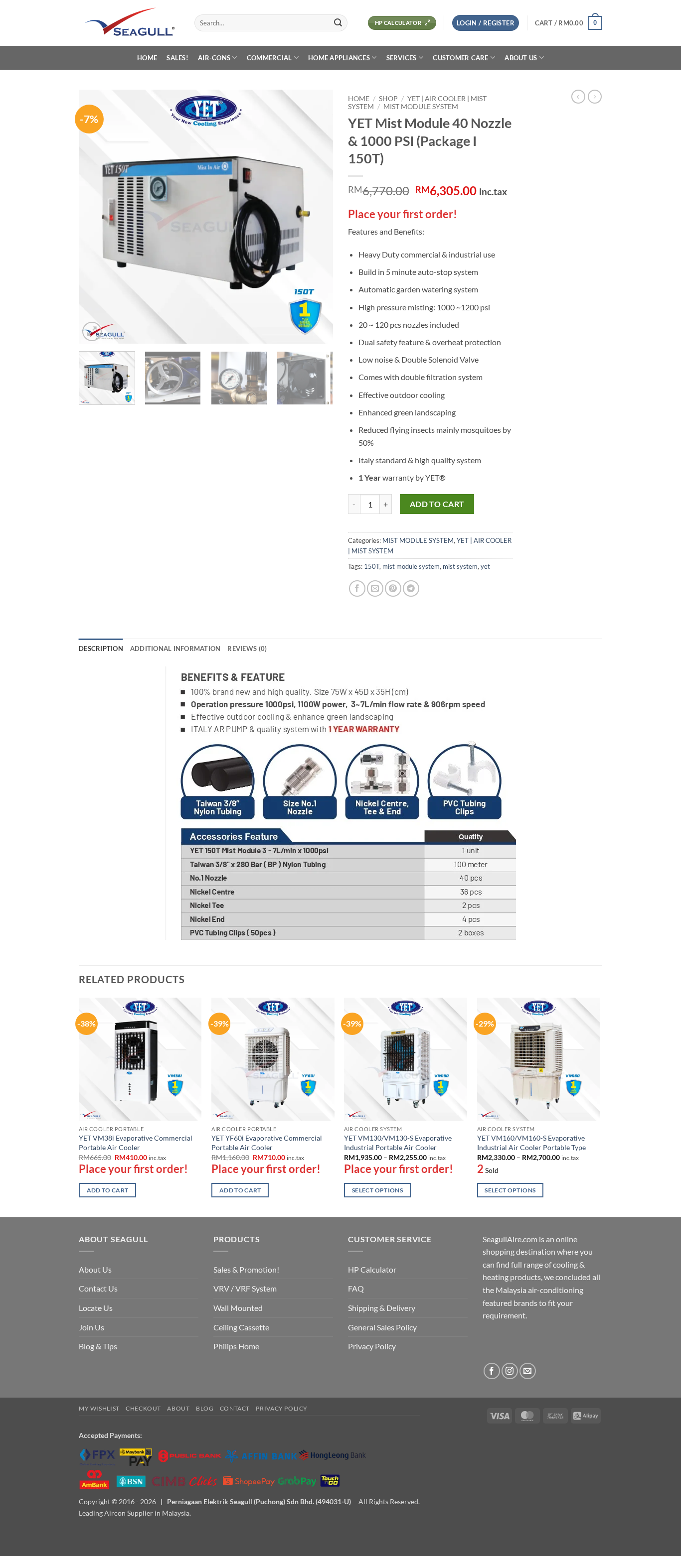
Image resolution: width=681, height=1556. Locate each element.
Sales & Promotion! (246, 1269)
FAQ (356, 1288)
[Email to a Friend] (375, 588)
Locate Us (96, 1307)
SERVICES (401, 58)
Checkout (143, 1408)
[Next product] (578, 97)
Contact (235, 1408)
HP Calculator (372, 1269)
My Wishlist (99, 1408)
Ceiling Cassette (241, 1327)
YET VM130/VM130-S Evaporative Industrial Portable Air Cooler (398, 1143)
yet (485, 566)
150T (371, 566)
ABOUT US (521, 58)
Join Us (91, 1327)
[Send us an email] (527, 1371)
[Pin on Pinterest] (393, 588)
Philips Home (236, 1346)
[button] (485, 23)
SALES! (177, 58)
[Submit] (338, 22)
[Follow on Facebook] (492, 1371)
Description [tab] (101, 648)
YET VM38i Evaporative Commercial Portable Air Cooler (135, 1143)
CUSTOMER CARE (460, 58)
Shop (388, 99)
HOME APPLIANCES (339, 58)
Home (358, 99)
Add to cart (437, 504)
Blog (204, 1408)
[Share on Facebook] (357, 588)
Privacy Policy (372, 1346)
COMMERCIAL (269, 58)
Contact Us (98, 1288)
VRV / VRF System (245, 1288)
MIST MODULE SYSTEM (420, 107)
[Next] (316, 216)
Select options (377, 1190)
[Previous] (96, 216)
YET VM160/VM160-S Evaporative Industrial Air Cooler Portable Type (531, 1143)
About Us (95, 1269)
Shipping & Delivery (381, 1307)
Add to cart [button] (108, 1190)
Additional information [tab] (175, 648)
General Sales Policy (382, 1327)
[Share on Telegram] (411, 588)
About (178, 1408)
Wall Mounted (238, 1307)
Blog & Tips (98, 1346)
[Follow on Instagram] (510, 1371)
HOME (147, 58)
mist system (460, 566)
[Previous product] (595, 97)
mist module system (411, 566)
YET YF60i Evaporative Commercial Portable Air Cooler (266, 1143)
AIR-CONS (214, 58)
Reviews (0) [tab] (247, 648)
